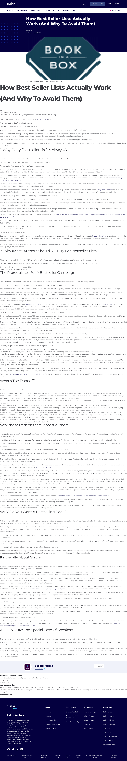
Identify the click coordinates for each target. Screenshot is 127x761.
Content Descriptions (52, 724)
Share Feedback (89, 716)
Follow (99, 666)
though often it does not (45, 467)
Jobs (9, 10)
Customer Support (90, 712)
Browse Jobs (88, 728)
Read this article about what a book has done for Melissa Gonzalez (83, 496)
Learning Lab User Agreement (27, 756)
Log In (117, 4)
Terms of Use (78, 756)
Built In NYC (107, 732)
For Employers (97, 4)
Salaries (49, 10)
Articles (35, 10)
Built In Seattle (108, 740)
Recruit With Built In (73, 712)
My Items (116, 10)
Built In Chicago (108, 720)
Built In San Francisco (110, 736)
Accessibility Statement (44, 756)
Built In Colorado (109, 724)
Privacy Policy (68, 756)
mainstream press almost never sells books (27, 374)
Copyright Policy (58, 756)
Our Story (48, 712)
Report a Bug (89, 720)
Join (110, 4)
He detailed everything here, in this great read (51, 589)
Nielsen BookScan (99, 236)
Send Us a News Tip (72, 722)
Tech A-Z (87, 724)
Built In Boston (108, 716)
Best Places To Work (68, 10)
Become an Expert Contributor (72, 717)
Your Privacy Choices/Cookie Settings (94, 756)
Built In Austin (108, 712)
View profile (39, 669)
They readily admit (104, 190)
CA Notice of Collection (113, 756)
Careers (48, 716)
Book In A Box (42, 119)
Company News (50, 728)
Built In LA (106, 728)
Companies (22, 10)
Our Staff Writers (51, 720)
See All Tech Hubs (109, 744)
